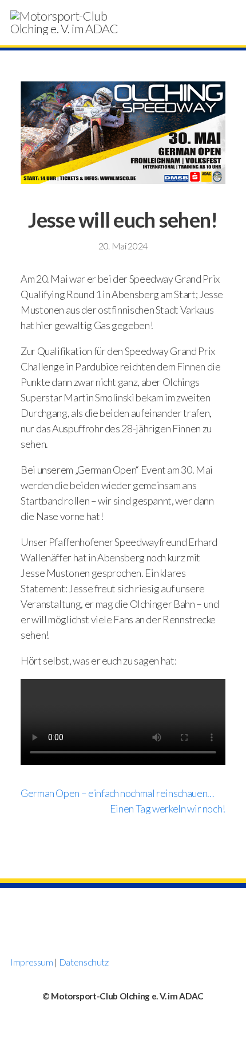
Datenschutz (84, 961)
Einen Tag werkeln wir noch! (167, 808)
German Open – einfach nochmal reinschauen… (117, 793)
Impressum (31, 961)
